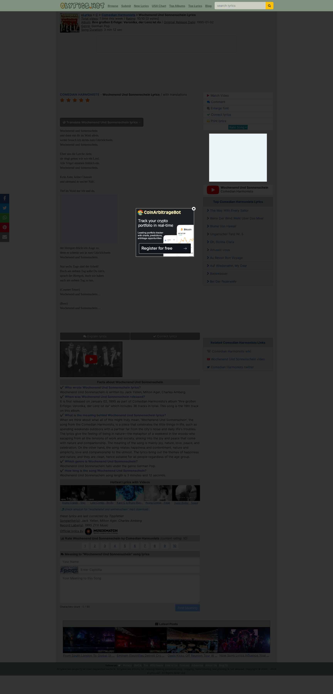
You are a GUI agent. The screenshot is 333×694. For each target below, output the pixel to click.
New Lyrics (141, 6)
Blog (208, 6)
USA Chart (159, 6)
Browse (113, 6)
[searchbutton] (269, 5)
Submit (126, 6)
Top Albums (177, 6)
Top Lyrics (195, 6)
